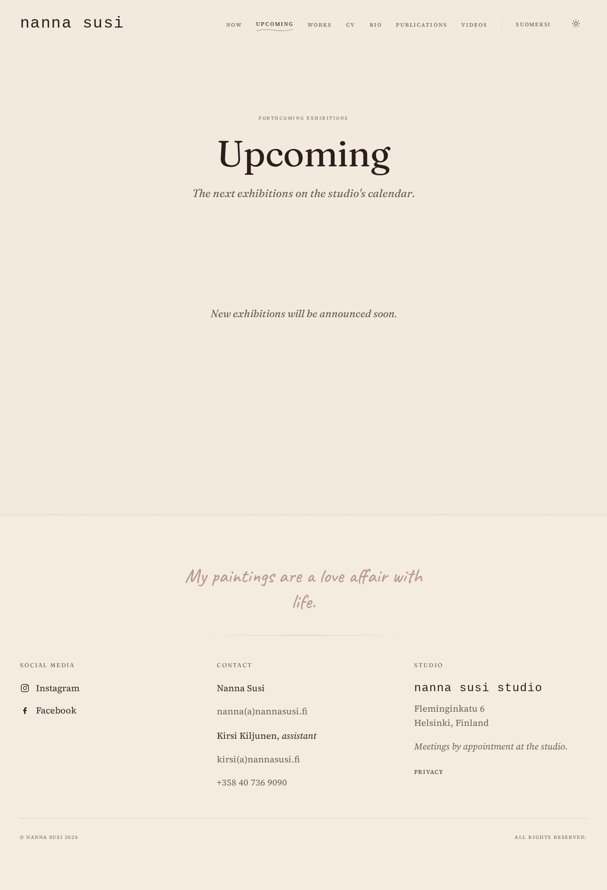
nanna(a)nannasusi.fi (262, 711)
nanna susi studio (478, 688)
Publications (421, 24)
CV (350, 24)
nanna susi (72, 24)
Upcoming (274, 23)
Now (234, 24)
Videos (474, 24)
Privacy (429, 771)
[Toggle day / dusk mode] (576, 24)
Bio (376, 24)
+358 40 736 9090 (252, 782)
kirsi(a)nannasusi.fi (258, 759)
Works (319, 24)
